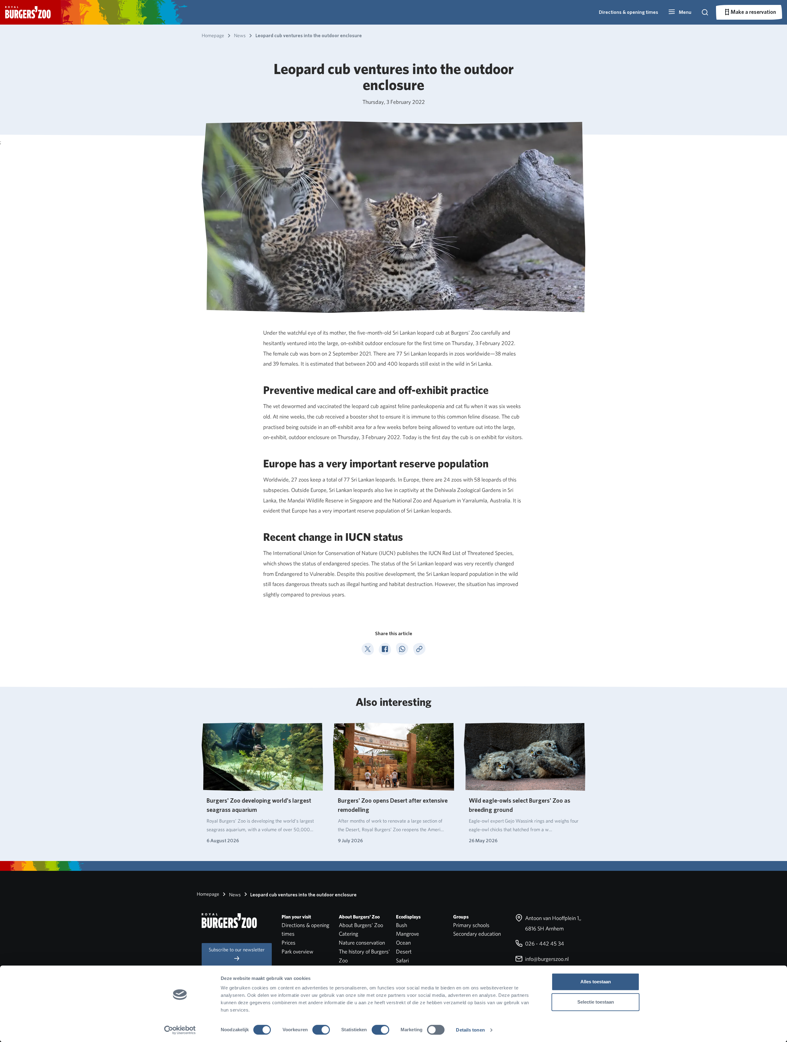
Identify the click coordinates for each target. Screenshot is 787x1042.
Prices (288, 942)
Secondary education (477, 933)
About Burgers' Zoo (361, 925)
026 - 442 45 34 (544, 943)
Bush (401, 925)
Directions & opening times (628, 12)
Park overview (297, 951)
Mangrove (407, 933)
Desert (404, 951)
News (234, 894)
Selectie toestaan (595, 1002)
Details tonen (470, 1029)
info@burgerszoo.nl (546, 958)
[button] (680, 12)
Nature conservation (362, 942)
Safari (402, 960)
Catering (348, 933)
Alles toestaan (595, 981)
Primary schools (471, 925)
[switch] (321, 1030)
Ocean (403, 942)
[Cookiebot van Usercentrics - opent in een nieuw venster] (180, 1030)
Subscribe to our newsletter (237, 949)
